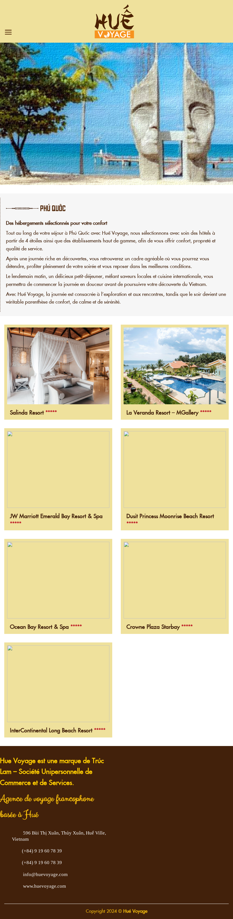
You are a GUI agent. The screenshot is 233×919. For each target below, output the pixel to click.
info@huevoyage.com (45, 874)
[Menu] (8, 32)
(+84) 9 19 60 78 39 (42, 851)
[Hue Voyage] (114, 21)
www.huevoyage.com (44, 886)
